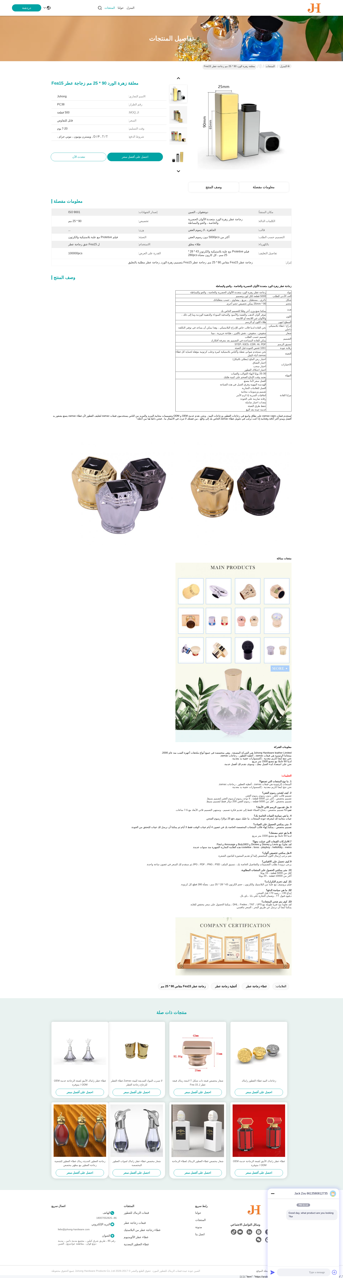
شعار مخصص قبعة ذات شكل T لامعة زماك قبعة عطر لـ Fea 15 (197, 1082)
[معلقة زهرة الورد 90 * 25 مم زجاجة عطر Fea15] (244, 123)
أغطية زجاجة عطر (226, 986)
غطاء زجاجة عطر (256, 986)
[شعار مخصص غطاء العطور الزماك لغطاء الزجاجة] (198, 1130)
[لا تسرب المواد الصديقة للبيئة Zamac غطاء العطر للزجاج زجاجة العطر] (136, 1050)
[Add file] (334, 1272)
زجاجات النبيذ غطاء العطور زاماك (259, 1080)
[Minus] (272, 1193)
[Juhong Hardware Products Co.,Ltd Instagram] (258, 1232)
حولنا (121, 7)
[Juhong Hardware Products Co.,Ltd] (314, 8)
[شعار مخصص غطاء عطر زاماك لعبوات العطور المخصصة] (136, 1130)
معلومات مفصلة (264, 187)
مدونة (198, 1227)
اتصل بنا (200, 1234)
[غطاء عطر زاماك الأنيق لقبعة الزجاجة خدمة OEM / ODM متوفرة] (80, 1050)
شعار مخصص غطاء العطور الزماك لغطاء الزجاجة (197, 1161)
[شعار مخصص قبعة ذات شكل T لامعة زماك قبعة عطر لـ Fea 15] (198, 1050)
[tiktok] (233, 1232)
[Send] (272, 1272)
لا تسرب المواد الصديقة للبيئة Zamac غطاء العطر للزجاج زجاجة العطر (136, 1082)
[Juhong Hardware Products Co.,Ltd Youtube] (240, 1232)
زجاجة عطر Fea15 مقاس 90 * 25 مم (183, 986)
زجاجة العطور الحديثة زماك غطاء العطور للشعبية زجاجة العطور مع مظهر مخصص (79, 1163)
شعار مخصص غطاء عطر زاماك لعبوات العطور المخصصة (137, 1163)
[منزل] (254, 1214)
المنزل (130, 7)
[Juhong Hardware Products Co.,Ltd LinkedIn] (249, 1232)
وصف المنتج (214, 187)
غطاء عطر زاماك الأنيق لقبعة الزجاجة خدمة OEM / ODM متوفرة (80, 1082)
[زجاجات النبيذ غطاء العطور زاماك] (259, 1050)
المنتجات (110, 7)
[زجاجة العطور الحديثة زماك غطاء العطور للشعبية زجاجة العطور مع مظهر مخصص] (80, 1130)
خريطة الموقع (263, 1270)
